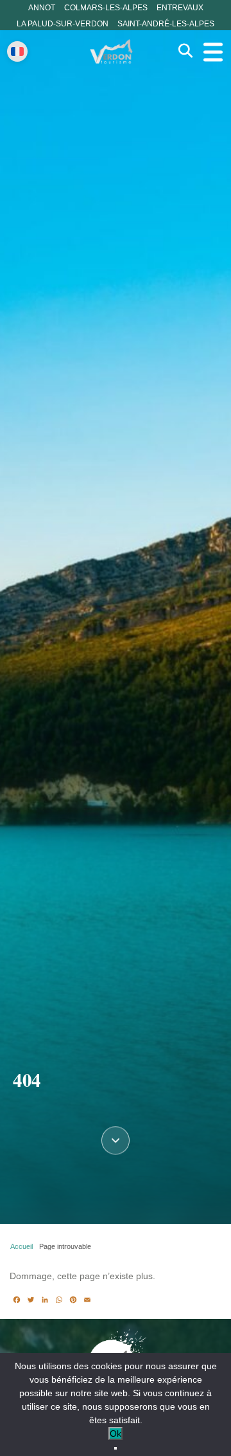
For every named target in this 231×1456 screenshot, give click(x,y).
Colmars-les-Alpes (106, 7)
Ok (115, 1433)
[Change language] (17, 51)
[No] (115, 1448)
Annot (41, 7)
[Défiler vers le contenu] (115, 1139)
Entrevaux (180, 7)
